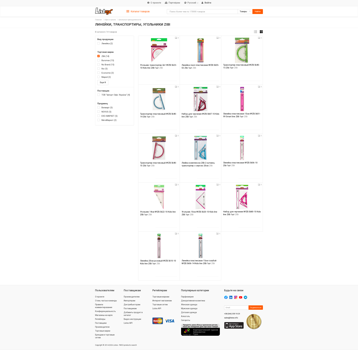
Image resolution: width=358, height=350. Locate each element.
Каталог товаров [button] (140, 11)
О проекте (99, 297)
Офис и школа (110, 20)
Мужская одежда (189, 308)
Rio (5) (105, 68)
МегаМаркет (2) (109, 120)
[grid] (261, 31)
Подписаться (255, 307)
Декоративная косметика (193, 301)
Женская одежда (189, 304)
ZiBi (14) (105, 56)
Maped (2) (106, 77)
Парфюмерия (187, 297)
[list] (255, 31)
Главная (98, 20)
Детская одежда (189, 312)
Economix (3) (108, 73)
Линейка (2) (107, 43)
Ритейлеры (100, 319)
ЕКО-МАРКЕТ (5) (109, 116)
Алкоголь (185, 316)
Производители (102, 327)
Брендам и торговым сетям (105, 336)
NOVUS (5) (106, 112)
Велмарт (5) (107, 107)
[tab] (138, 11)
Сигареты (185, 320)
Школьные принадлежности (130, 20)
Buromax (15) (108, 60)
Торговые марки (102, 331)
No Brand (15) (108, 64)
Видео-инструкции (132, 319)
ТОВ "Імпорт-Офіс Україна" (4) (116, 95)
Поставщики (101, 323)
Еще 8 (103, 82)
